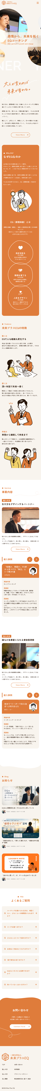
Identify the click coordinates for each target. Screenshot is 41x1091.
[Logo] (9, 3)
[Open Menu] (37, 2)
